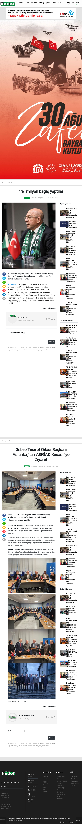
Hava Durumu (61, 777)
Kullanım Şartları (6, 804)
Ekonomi (20, 3)
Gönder (51, 341)
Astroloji (73, 785)
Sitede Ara (74, 777)
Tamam (71, 822)
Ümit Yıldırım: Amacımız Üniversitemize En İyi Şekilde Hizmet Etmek (71, 250)
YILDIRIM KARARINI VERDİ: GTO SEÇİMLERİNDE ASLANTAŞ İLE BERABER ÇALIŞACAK (71, 309)
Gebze (11, 441)
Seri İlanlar (60, 792)
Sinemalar (60, 790)
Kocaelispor (13, 284)
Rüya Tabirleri (75, 783)
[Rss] (19, 782)
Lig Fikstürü (60, 785)
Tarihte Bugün (61, 788)
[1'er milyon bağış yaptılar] (29, 235)
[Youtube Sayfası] (12, 782)
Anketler (73, 779)
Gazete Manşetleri (60, 797)
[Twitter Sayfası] (5, 782)
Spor (59, 3)
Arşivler (33, 790)
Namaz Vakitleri (62, 781)
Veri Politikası (5, 798)
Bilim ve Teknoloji (37, 3)
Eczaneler (60, 783)
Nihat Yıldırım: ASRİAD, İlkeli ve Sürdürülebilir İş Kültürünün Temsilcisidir (71, 277)
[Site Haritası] (2, 786)
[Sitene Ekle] (5, 786)
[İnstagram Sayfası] (9, 782)
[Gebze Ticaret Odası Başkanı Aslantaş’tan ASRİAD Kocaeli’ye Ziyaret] (29, 490)
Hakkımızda (4, 793)
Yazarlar (33, 786)
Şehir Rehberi (61, 794)
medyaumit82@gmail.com (26, 321)
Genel (54, 3)
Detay (63, 822)
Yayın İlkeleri (5, 795)
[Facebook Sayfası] (2, 782)
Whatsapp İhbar (6, 806)
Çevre (48, 3)
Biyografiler (74, 781)
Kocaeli (27, 3)
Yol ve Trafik (60, 779)
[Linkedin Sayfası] (15, 782)
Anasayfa (5, 182)
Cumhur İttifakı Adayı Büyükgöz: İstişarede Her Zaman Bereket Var (71, 342)
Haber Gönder (5, 808)
